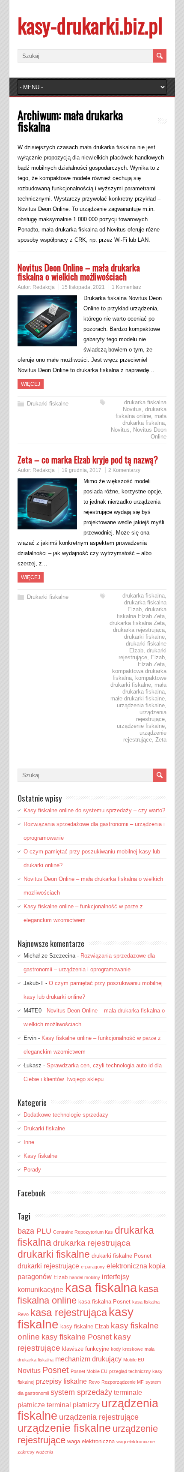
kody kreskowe (127, 1349)
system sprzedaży (81, 1392)
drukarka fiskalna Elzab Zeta (141, 612)
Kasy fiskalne (40, 1156)
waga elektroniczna (91, 1441)
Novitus (120, 430)
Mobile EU (133, 1359)
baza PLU (34, 1231)
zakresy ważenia (35, 1451)
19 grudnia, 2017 (81, 470)
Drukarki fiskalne (47, 403)
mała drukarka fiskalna (144, 419)
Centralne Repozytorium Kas (83, 1232)
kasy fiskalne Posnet (77, 1337)
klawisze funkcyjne (85, 1349)
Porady (32, 1169)
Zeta (160, 739)
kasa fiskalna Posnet (104, 1301)
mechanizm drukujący (88, 1359)
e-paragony (93, 1266)
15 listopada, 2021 (83, 287)
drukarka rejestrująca (139, 630)
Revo (94, 1382)
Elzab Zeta (151, 664)
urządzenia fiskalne (141, 705)
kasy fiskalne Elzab (84, 1326)
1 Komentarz (126, 287)
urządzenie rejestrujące (144, 736)
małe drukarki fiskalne (137, 698)
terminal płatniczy (73, 1405)
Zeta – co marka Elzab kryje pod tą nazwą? (88, 459)
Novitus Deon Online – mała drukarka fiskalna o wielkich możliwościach (79, 272)
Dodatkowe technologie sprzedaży (66, 1115)
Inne (29, 1142)
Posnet (55, 1370)
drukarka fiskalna (143, 595)
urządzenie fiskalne (141, 726)
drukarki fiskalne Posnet (121, 1256)
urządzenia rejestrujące (151, 715)
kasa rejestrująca (68, 1312)
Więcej (30, 384)
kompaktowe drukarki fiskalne (138, 681)
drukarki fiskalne (144, 637)
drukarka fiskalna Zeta (137, 623)
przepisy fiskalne (61, 1381)
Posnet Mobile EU (89, 1371)
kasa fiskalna (101, 1287)
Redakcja (44, 287)
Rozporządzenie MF (122, 1382)
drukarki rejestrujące (142, 654)
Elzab (158, 657)
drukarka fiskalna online (141, 412)
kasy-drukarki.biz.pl (90, 25)
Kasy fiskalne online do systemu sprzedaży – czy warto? (94, 810)
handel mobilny (84, 1277)
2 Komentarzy (124, 470)
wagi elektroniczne (135, 1441)
